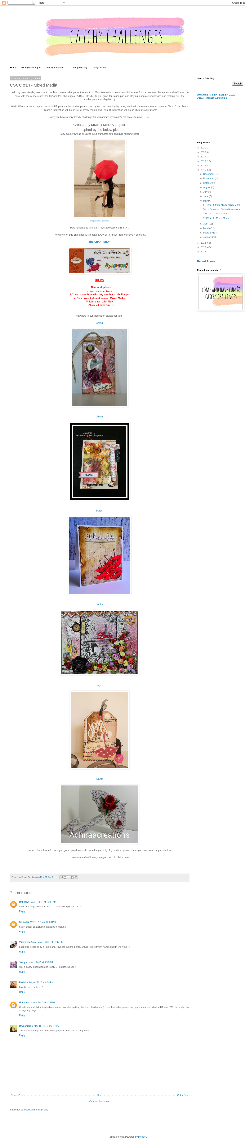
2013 (204, 247)
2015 (204, 170)
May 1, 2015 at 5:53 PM (41, 962)
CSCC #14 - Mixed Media (216, 213)
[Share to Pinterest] (76, 877)
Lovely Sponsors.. (55, 67)
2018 (204, 161)
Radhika (23, 982)
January (207, 237)
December (209, 174)
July (205, 191)
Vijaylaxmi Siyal (27, 942)
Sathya (23, 962)
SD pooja (24, 922)
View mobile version (99, 1101)
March (206, 228)
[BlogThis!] (65, 877)
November (209, 178)
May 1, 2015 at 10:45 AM (43, 902)
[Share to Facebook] (72, 877)
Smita (99, 322)
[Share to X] (68, 877)
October (207, 183)
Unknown (24, 902)
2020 (204, 152)
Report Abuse (206, 261)
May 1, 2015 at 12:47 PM (50, 942)
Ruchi (99, 416)
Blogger (142, 1136)
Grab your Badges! (31, 67)
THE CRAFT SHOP (99, 241)
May (205, 200)
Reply (22, 911)
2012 (204, 251)
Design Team (99, 67)
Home (13, 67)
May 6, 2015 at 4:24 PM (41, 982)
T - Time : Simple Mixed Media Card (221, 204)
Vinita (99, 604)
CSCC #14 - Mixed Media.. (217, 218)
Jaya (99, 685)
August (207, 187)
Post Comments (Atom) (36, 1109)
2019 (204, 156)
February (208, 232)
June (206, 196)
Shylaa (99, 778)
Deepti (99, 510)
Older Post (182, 1095)
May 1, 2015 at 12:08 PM (43, 922)
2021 (204, 147)
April (206, 223)
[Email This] (61, 877)
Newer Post (17, 1095)
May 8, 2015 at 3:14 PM (42, 1002)
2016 (204, 165)
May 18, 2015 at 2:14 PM (47, 1026)
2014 (204, 243)
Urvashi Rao (26, 1026)
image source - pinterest (99, 221)
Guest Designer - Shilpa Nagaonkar (221, 209)
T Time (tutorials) (78, 67)
